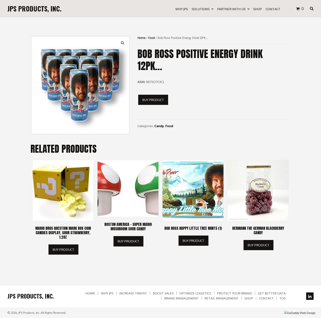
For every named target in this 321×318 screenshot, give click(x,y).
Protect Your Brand (234, 293)
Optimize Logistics (195, 293)
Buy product (153, 100)
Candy (159, 126)
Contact (266, 298)
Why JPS (107, 293)
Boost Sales (163, 293)
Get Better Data (272, 293)
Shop (248, 298)
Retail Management (222, 298)
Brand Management (181, 298)
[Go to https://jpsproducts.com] (34, 8)
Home (141, 38)
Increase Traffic (133, 293)
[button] (310, 296)
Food (151, 38)
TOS (282, 298)
